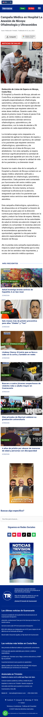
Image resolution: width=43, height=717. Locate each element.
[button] (5, 2)
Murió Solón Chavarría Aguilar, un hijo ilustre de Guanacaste (20, 635)
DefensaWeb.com (34, 713)
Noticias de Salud (11, 43)
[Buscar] (10, 2)
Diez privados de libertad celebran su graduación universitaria (20, 647)
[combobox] (21, 519)
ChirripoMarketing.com (23, 713)
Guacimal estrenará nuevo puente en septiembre (16, 662)
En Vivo (31, 8)
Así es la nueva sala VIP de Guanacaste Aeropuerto (17, 626)
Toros (22, 8)
